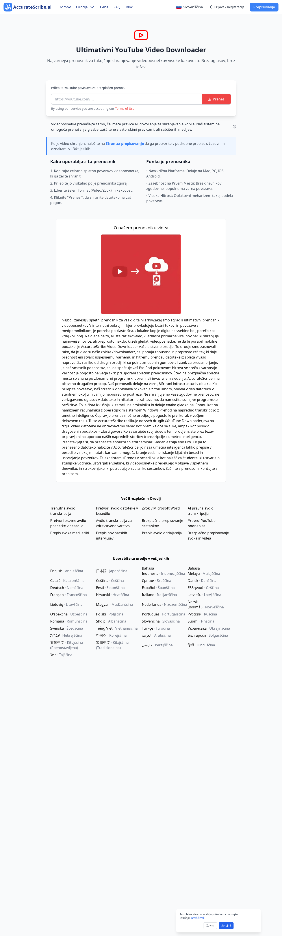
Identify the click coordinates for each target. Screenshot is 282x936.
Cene (104, 7)
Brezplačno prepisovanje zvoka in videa (208, 535)
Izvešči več (197, 918)
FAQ (117, 7)
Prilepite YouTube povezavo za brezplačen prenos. (88, 88)
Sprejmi (226, 925)
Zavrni (210, 925)
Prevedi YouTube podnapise (201, 523)
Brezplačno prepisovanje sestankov (162, 523)
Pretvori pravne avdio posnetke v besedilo (68, 523)
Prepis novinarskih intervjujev (111, 535)
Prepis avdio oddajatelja (162, 532)
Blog (129, 7)
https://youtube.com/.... (74, 99)
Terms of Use (124, 108)
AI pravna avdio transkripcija (200, 511)
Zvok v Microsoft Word (161, 508)
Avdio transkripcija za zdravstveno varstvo (114, 523)
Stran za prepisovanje (125, 143)
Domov (65, 7)
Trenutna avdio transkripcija (62, 511)
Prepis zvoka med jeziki (69, 532)
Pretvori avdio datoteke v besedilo (117, 511)
